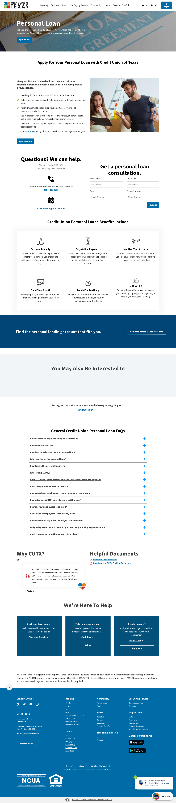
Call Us (88, 645)
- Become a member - (26, 743)
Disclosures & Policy (104, 770)
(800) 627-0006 (36, 726)
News (99, 706)
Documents (133, 720)
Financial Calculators (86, 409)
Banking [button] (44, 5)
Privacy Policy (89, 770)
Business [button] (55, 5)
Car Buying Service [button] (79, 5)
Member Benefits (104, 726)
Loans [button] (64, 5)
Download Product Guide (105, 559)
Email (92, 191)
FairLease (142, 706)
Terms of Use (77, 770)
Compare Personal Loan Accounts (146, 331)
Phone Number (134, 191)
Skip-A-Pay (29, 131)
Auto (67, 735)
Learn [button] (107, 5)
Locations (101, 723)
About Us (100, 717)
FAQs (131, 717)
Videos (99, 737)
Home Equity (70, 744)
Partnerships (102, 703)
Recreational (70, 738)
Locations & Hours (24, 719)
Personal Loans (71, 747)
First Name (95, 178)
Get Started (135, 640)
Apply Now (24, 39)
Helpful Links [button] (135, 712)
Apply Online (25, 141)
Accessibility (66, 770)
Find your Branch (37, 637)
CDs (66, 709)
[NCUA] (31, 780)
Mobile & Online (71, 721)
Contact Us (21, 721)
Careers (100, 720)
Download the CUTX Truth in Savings (111, 563)
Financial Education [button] (107, 732)
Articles (100, 740)
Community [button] (96, 5)
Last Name (131, 178)
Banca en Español (121, 5)
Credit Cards (70, 718)
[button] (88, 438)
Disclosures (133, 723)
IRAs (67, 712)
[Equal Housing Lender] (56, 781)
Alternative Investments (74, 715)
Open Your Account (80, 724)
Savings (68, 706)
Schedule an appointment (49, 208)
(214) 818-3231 (51, 190)
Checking (69, 703)
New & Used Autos (136, 703)
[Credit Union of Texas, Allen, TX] (16, 5)
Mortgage (69, 741)
